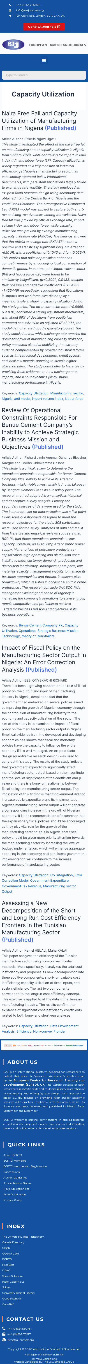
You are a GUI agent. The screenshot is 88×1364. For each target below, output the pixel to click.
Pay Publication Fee (16, 1188)
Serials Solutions (12, 1276)
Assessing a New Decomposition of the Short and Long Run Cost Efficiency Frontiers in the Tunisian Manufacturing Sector (41, 918)
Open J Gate (10, 1253)
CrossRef (8, 1304)
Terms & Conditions (44, 1358)
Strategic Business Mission (58, 631)
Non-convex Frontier (49, 1031)
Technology (11, 636)
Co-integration (61, 875)
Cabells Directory (13, 1242)
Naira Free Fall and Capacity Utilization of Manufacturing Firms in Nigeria (39, 120)
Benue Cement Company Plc (41, 625)
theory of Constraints (38, 636)
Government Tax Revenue (21, 886)
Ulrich (6, 1248)
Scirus (6, 1287)
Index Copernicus (13, 1281)
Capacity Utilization (34, 393)
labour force (74, 399)
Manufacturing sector (66, 393)
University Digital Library (18, 1293)
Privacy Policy (12, 1200)
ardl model (22, 399)
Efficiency (23, 1031)
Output (7, 892)
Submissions (11, 1172)
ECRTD (7, 1259)
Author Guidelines (15, 1177)
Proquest (8, 1264)
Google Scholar (12, 1298)
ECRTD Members (14, 1160)
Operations (27, 631)
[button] (44, 60)
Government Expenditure (49, 881)
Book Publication (14, 1194)
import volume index (47, 399)
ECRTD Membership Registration (25, 1166)
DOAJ (6, 1270)
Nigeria (7, 399)
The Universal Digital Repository (23, 1236)
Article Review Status (17, 1183)
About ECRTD (12, 1155)
